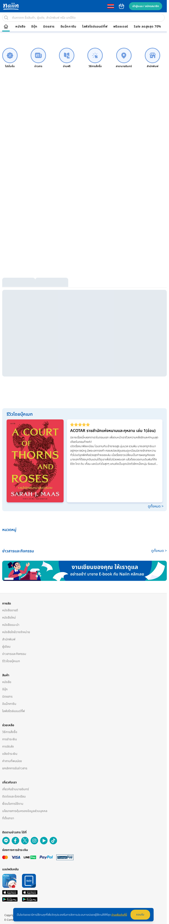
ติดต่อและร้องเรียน (14, 796)
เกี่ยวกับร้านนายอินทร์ (15, 789)
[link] (10, 58)
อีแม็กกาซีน (68, 26)
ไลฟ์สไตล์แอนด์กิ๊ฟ (94, 26)
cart (121, 6)
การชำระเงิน (9, 739)
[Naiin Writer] (84, 571)
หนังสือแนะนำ (10, 625)
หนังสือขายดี (10, 610)
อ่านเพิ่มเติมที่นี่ (119, 915)
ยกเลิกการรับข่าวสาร (14, 768)
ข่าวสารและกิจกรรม (14, 654)
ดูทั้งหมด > (155, 506)
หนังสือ (20, 26)
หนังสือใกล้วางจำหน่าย (16, 632)
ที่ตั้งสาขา (8, 818)
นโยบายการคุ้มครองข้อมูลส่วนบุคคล (24, 811)
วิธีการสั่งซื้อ (9, 732)
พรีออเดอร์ (120, 26)
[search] (6, 17)
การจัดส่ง (8, 746)
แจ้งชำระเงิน (9, 753)
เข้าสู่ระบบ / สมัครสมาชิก (145, 6)
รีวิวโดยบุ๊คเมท (11, 661)
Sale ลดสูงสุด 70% (147, 26)
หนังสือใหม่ (9, 617)
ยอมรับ (140, 915)
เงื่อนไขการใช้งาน (12, 803)
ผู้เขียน (6, 646)
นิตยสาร (49, 26)
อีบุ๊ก (34, 26)
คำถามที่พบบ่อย (12, 761)
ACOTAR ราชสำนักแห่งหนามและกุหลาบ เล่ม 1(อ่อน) (113, 431)
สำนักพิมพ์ (8, 639)
